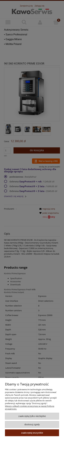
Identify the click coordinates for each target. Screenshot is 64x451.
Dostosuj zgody (32, 424)
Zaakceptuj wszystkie (32, 432)
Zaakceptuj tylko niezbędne (32, 416)
